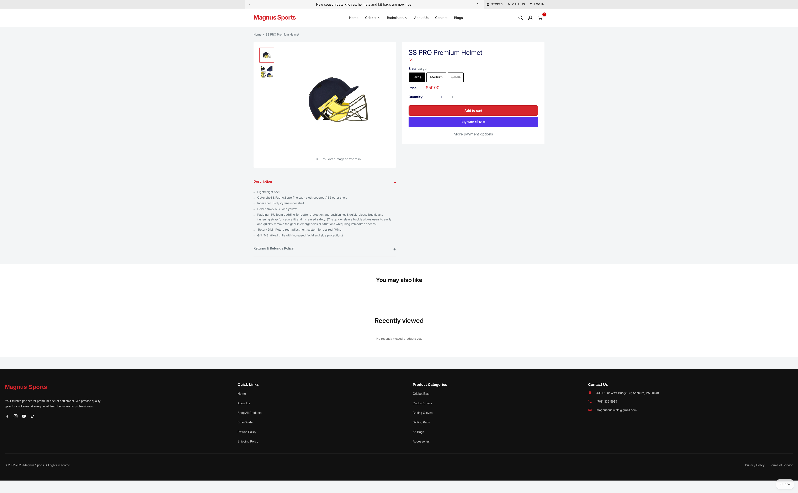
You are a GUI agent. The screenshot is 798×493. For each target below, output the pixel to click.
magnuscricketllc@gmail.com (616, 410)
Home (353, 18)
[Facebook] (7, 416)
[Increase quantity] (452, 97)
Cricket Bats (421, 393)
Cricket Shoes (422, 403)
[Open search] (520, 17)
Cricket (370, 18)
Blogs (458, 18)
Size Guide (245, 422)
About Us (421, 18)
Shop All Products (250, 412)
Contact (441, 18)
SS (411, 60)
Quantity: (416, 97)
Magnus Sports (26, 387)
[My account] (530, 17)
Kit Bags (418, 432)
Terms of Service (781, 465)
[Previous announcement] (249, 4)
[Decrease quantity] (430, 97)
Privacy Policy (755, 465)
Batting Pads (421, 422)
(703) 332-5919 (606, 401)
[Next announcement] (477, 4)
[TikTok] (32, 416)
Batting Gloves (423, 412)
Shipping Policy (248, 441)
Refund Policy (247, 432)
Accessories (421, 441)
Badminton (395, 18)
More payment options (473, 134)
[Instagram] (15, 416)
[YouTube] (24, 416)
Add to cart (473, 110)
